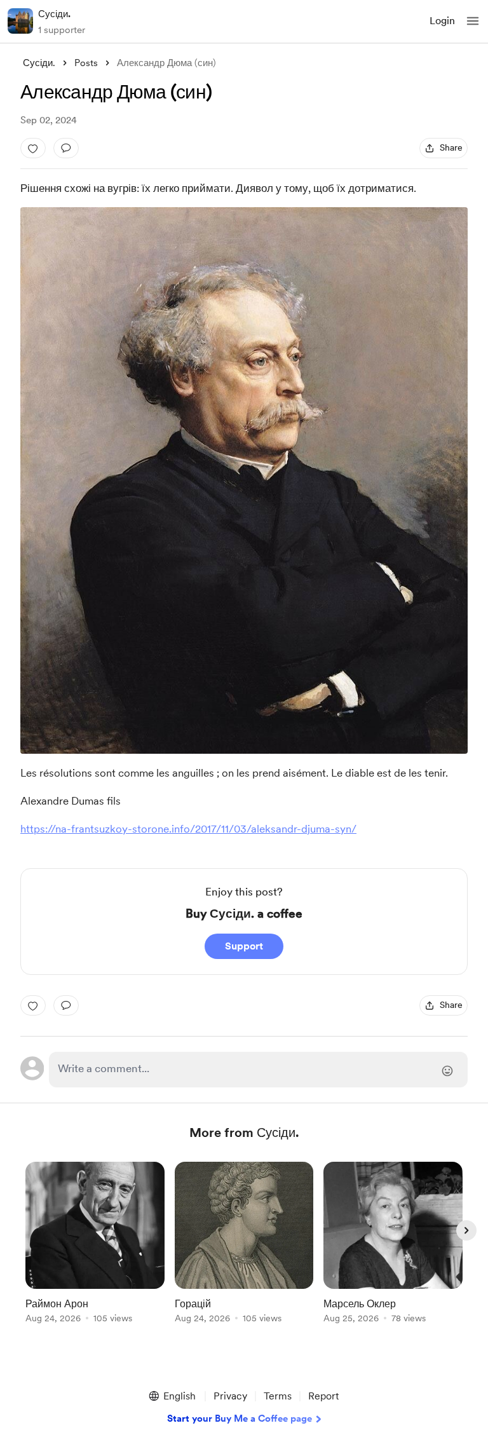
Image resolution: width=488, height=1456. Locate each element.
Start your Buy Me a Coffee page (239, 1418)
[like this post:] (33, 148)
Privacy (230, 1396)
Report (323, 1396)
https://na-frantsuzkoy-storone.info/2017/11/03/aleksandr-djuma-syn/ (188, 828)
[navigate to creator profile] (20, 21)
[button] (472, 21)
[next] (466, 1230)
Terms (278, 1396)
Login (442, 21)
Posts (86, 63)
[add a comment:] (66, 148)
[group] (95, 1250)
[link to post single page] (95, 1245)
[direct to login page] (258, 1069)
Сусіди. (54, 14)
